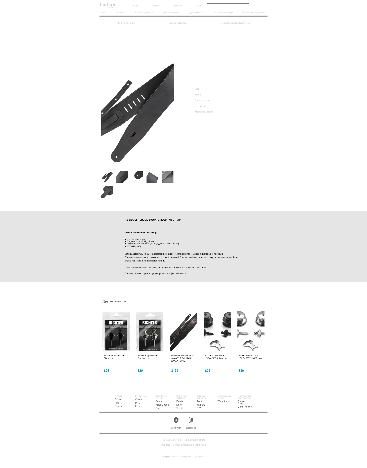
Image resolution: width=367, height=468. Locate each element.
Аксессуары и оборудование (254, 12)
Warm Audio (223, 401)
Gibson (118, 399)
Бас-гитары (121, 12)
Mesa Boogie (162, 405)
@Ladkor (165, 445)
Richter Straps (241, 402)
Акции (135, 5)
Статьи (198, 5)
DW (199, 408)
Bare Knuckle (245, 407)
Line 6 (179, 405)
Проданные (177, 5)
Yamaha (201, 405)
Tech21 (180, 408)
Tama (199, 401)
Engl (158, 408)
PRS (117, 403)
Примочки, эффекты (170, 12)
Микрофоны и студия (223, 12)
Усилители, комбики (144, 12)
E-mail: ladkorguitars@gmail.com (235, 22)
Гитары (104, 12)
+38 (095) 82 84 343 (195, 440)
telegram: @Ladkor (178, 22)
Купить (209, 127)
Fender (118, 406)
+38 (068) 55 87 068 (126, 22)
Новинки (156, 5)
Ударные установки (196, 12)
